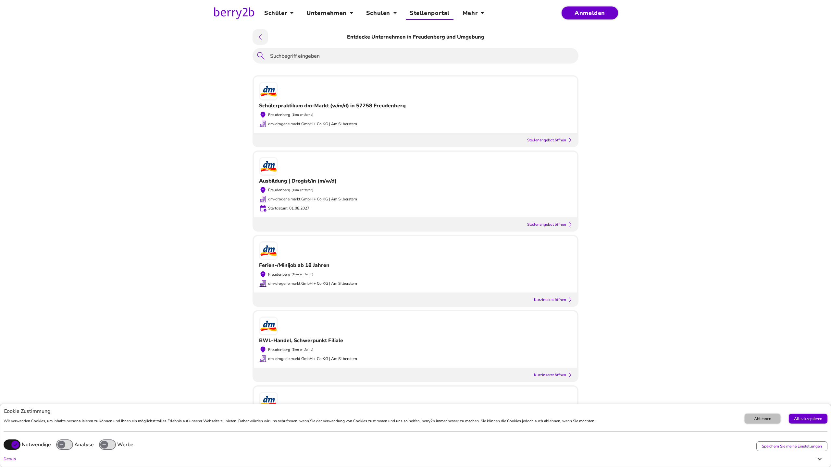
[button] (414, 459)
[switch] (64, 444)
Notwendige (36, 444)
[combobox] (422, 57)
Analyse (84, 444)
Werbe (125, 444)
